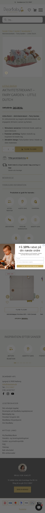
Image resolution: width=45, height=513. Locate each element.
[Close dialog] (43, 245)
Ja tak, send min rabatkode (30, 266)
